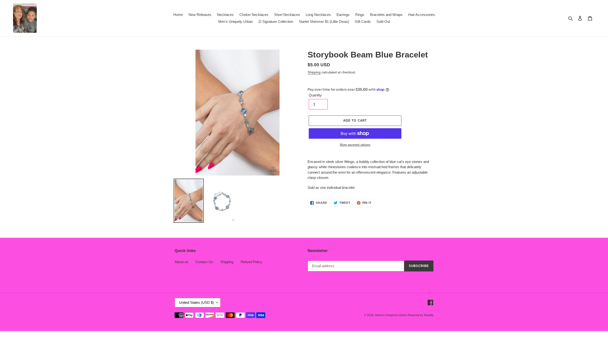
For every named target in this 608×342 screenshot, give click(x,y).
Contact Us (204, 262)
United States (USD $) (196, 302)
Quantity (315, 95)
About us (181, 262)
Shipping (314, 72)
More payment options (355, 145)
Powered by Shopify (420, 315)
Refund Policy (251, 262)
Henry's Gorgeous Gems (391, 315)
